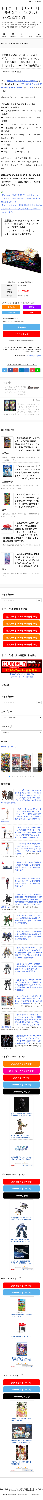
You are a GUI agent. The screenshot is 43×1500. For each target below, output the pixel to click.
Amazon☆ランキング (21, 1085)
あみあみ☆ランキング (21, 1064)
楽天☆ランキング (21, 1078)
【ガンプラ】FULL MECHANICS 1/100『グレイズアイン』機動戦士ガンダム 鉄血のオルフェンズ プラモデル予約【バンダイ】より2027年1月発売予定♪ (28, 985)
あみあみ (11, 307)
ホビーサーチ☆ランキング (21, 1071)
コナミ (30, 87)
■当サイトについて (8, 747)
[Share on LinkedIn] (21, 370)
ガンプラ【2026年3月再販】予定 (21, 644)
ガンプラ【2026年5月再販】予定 (21, 630)
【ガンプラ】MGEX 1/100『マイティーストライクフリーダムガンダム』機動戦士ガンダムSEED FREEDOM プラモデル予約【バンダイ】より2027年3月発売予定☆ (28, 953)
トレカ (19, 72)
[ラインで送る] (37, 370)
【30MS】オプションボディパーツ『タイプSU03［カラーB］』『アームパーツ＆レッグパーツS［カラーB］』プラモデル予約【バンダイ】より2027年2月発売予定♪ (28, 832)
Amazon (11, 312)
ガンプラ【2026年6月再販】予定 (21, 623)
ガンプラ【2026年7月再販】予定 (21, 616)
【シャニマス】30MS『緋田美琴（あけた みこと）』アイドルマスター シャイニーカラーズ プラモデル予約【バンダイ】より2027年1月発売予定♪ (28, 849)
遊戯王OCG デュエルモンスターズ (22, 80)
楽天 (31, 312)
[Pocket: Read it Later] (32, 370)
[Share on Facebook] (10, 370)
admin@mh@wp (34, 355)
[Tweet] (4, 370)
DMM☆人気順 (21, 1195)
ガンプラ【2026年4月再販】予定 (21, 637)
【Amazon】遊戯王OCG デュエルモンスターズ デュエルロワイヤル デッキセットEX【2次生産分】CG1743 (20, 198)
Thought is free (34, 1494)
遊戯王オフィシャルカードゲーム (24, 349)
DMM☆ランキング (21, 1092)
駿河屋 (31, 307)
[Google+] (15, 370)
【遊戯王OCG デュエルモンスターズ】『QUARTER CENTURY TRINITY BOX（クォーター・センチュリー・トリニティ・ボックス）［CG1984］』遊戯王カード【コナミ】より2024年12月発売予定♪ (21, 532)
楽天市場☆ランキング (21, 1182)
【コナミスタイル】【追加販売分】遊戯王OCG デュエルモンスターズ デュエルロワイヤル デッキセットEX (21, 208)
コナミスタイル (21, 334)
